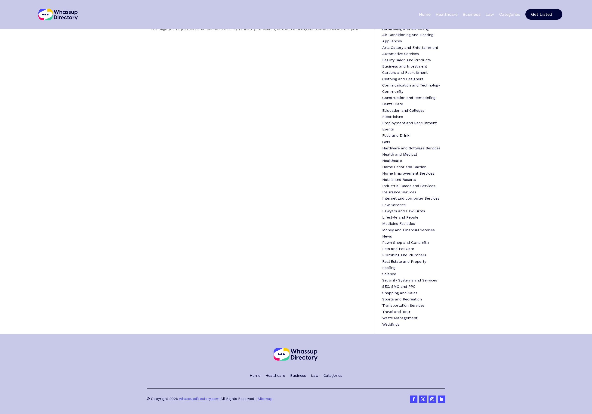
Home (425, 14)
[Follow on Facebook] (413, 399)
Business (472, 14)
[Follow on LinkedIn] (441, 399)
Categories (509, 14)
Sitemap (265, 398)
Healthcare (447, 14)
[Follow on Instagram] (432, 399)
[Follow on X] (423, 399)
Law (490, 14)
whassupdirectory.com (199, 398)
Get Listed (541, 14)
